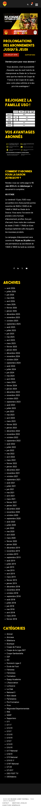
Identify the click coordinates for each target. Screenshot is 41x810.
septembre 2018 (13, 596)
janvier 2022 (12, 466)
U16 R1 (10, 747)
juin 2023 (10, 411)
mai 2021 (10, 492)
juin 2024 (10, 372)
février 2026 (12, 308)
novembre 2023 (13, 395)
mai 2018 (10, 609)
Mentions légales (19, 803)
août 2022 (11, 444)
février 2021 (12, 502)
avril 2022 (11, 457)
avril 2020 (11, 535)
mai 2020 (10, 531)
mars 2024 (11, 382)
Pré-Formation (13, 702)
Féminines (11, 673)
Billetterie (11, 640)
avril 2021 (11, 496)
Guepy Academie (14, 679)
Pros (9, 705)
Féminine (10, 670)
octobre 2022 (12, 437)
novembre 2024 (13, 356)
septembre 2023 (13, 402)
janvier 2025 (12, 350)
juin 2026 (10, 295)
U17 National (12, 751)
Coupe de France (14, 647)
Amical (9, 634)
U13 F (9, 731)
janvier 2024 (12, 389)
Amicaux (10, 637)
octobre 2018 (12, 593)
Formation (11, 676)
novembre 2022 (13, 434)
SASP (9, 715)
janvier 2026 (12, 311)
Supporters (11, 718)
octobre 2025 (12, 321)
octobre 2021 (12, 476)
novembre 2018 (13, 590)
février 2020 (12, 541)
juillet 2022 (11, 447)
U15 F (9, 741)
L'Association (12, 683)
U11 (8, 721)
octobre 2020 (12, 515)
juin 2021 (10, 489)
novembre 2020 (13, 512)
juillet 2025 (11, 330)
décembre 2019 (13, 548)
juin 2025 (10, 334)
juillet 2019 (11, 564)
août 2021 (11, 483)
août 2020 (11, 522)
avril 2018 (11, 612)
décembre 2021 (13, 470)
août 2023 (11, 405)
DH (8, 660)
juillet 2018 (11, 603)
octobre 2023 (12, 398)
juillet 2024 (11, 369)
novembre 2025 (13, 317)
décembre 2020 (13, 509)
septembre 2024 (13, 363)
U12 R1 (10, 728)
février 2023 (12, 424)
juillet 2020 (11, 525)
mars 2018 (11, 616)
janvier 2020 (12, 544)
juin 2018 (10, 606)
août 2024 (11, 366)
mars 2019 (11, 577)
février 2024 (12, 385)
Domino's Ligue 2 (14, 663)
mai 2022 (10, 454)
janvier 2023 (12, 428)
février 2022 (12, 463)
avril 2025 (11, 340)
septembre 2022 (13, 441)
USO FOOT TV (12, 773)
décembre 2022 (13, 431)
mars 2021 (11, 499)
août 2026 (11, 288)
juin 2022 (10, 450)
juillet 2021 (11, 486)
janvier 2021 (12, 505)
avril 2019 (11, 573)
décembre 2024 (13, 353)
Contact (5, 803)
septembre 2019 (13, 557)
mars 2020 (11, 538)
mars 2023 (11, 421)
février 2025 (12, 346)
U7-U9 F (10, 770)
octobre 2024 (12, 359)
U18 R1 (10, 754)
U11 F (9, 725)
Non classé (11, 695)
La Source (11, 686)
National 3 (11, 692)
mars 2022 (11, 460)
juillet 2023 (11, 408)
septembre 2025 (13, 324)
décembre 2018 (13, 586)
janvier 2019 (12, 583)
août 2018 (11, 599)
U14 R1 (10, 738)
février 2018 (12, 619)
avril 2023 (11, 418)
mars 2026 (11, 304)
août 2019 (11, 561)
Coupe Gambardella (15, 653)
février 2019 (12, 580)
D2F (8, 657)
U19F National (13, 764)
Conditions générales (11, 805)
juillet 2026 (11, 291)
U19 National (12, 757)
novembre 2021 (13, 473)
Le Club (10, 689)
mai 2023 (10, 415)
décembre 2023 (13, 392)
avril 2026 (11, 301)
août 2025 (11, 327)
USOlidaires (11, 777)
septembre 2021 (13, 479)
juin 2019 (10, 567)
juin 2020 (10, 528)
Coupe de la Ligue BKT (16, 650)
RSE (8, 712)
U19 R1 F (10, 760)
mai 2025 (10, 337)
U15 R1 (10, 744)
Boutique (10, 644)
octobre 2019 (12, 554)
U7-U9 (9, 767)
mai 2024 (10, 376)
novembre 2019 (13, 551)
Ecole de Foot (13, 666)
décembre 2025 (13, 314)
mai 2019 (10, 570)
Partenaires (11, 699)
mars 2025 (11, 343)
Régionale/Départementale (18, 708)
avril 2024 (11, 379)
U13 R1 (10, 734)
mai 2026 (10, 298)
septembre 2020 (13, 518)
